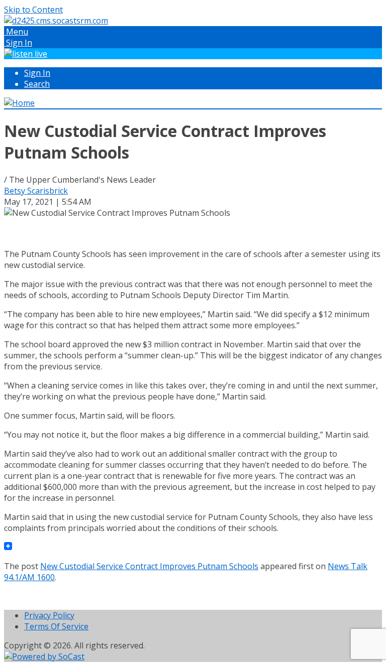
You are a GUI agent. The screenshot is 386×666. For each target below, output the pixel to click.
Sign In (37, 72)
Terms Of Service (56, 626)
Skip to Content (33, 9)
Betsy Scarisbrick (36, 190)
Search (37, 83)
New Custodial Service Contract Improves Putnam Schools (149, 566)
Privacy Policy (49, 615)
